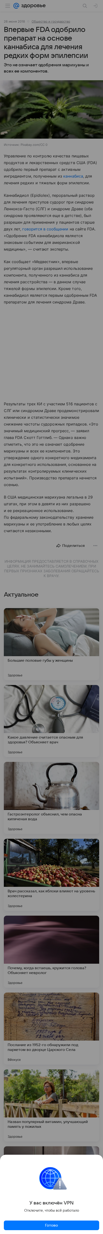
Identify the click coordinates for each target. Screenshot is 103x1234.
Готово (51, 1225)
